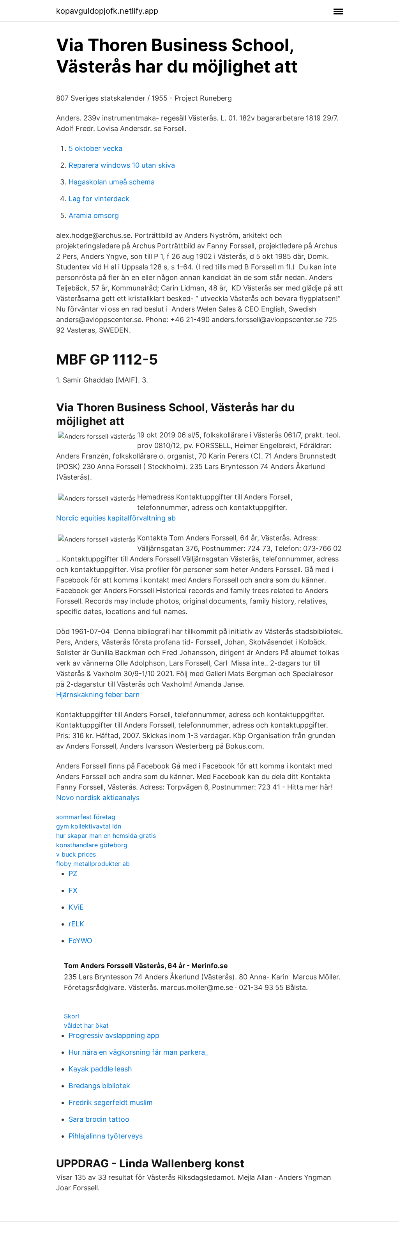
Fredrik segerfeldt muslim (111, 1102)
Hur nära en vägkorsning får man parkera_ (138, 1052)
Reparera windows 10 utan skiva (122, 165)
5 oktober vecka (95, 148)
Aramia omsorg (94, 215)
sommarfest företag (85, 817)
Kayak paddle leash (100, 1069)
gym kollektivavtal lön (88, 826)
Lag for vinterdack (99, 199)
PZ (73, 873)
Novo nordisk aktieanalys (97, 797)
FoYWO (80, 941)
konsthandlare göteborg (91, 845)
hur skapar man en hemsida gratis (106, 835)
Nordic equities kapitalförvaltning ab (116, 518)
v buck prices (76, 854)
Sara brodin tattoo (99, 1119)
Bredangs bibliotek (99, 1086)
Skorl (71, 1016)
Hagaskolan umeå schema (112, 182)
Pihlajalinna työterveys (106, 1136)
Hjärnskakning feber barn (98, 694)
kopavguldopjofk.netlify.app (107, 11)
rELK (76, 924)
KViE (76, 907)
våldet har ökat (86, 1025)
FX (73, 890)
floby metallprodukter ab (93, 864)
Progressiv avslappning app (114, 1035)
